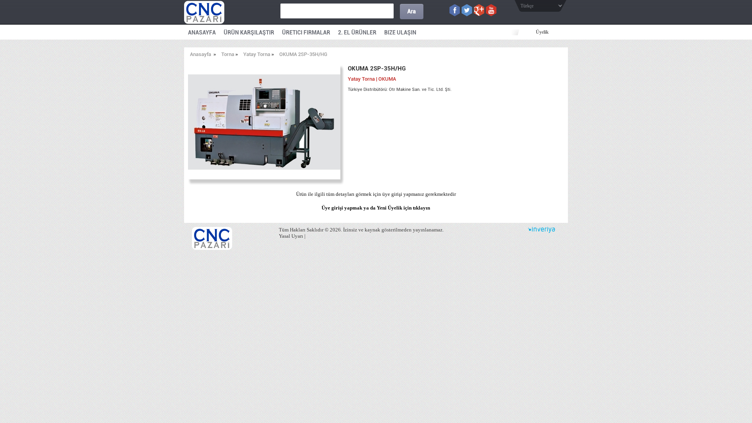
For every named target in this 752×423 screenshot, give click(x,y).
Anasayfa (200, 54)
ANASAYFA (202, 32)
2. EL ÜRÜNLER (357, 32)
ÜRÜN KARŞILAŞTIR (249, 32)
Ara (411, 11)
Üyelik (542, 32)
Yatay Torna (256, 54)
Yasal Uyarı (291, 236)
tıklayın (421, 208)
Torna (227, 54)
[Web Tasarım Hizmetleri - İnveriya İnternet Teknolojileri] (541, 231)
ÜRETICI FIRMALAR (306, 32)
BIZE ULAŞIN (400, 32)
